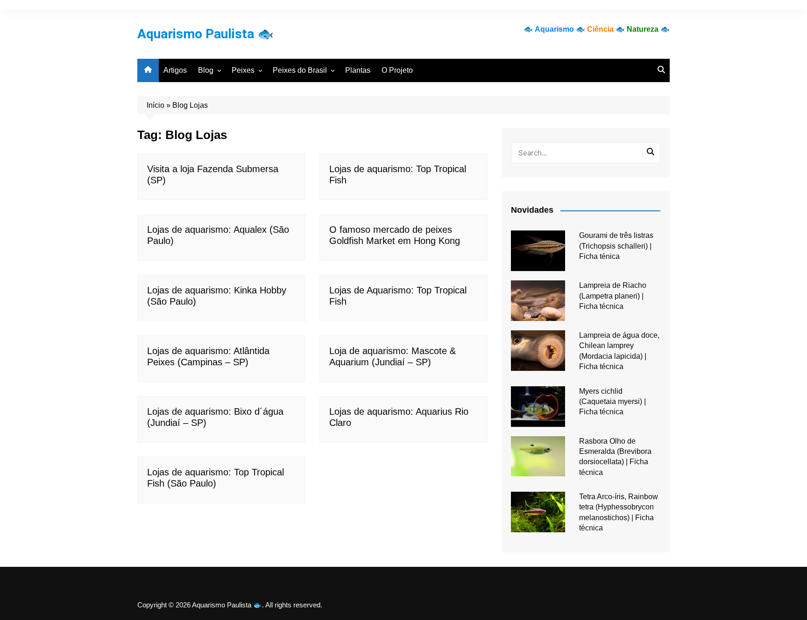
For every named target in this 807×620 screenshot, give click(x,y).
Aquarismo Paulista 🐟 (205, 34)
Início (155, 105)
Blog (205, 70)
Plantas (357, 70)
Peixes (243, 70)
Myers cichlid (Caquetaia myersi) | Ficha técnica (612, 401)
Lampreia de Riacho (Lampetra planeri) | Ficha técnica (612, 295)
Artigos (175, 70)
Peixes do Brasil (300, 70)
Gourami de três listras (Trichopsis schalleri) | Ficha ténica (616, 245)
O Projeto (397, 70)
